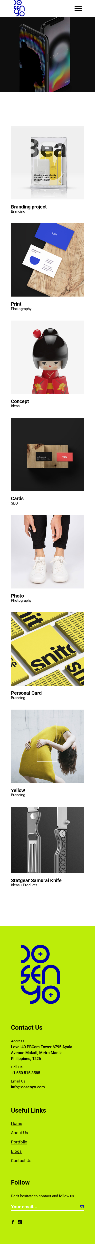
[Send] (81, 1207)
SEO (14, 503)
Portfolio (19, 1142)
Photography (21, 309)
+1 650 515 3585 (25, 1073)
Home (16, 1123)
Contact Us (21, 1160)
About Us (19, 1132)
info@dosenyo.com (28, 1087)
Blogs (16, 1151)
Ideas (15, 406)
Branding (18, 211)
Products (30, 885)
